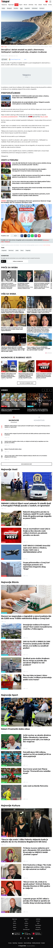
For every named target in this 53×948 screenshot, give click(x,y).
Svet (6, 46)
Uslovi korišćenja (46, 245)
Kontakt (43, 942)
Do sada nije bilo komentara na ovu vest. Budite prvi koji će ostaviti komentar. (20, 258)
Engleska (4, 250)
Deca (22, 250)
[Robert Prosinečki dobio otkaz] (26, 712)
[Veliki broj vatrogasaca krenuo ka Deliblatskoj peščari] (13, 400)
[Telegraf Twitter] (24, 938)
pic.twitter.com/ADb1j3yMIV (9, 116)
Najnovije (9, 469)
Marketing (15, 942)
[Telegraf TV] (32, 938)
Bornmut (11, 250)
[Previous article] (1, 474)
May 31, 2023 (44, 116)
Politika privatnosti (36, 942)
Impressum (20, 942)
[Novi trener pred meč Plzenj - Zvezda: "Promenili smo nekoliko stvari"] (11, 775)
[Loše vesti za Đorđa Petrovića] (11, 792)
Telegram (7, 241)
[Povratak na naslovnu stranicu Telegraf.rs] (5, 2)
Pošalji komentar (18, 261)
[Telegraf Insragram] (28, 938)
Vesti (2, 46)
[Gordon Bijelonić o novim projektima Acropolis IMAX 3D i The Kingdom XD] (39, 400)
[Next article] (52, 474)
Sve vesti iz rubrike (26, 383)
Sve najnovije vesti (26, 464)
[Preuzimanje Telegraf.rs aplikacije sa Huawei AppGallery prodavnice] (37, 933)
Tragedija (28, 250)
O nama (10, 942)
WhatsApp (46, 240)
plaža (17, 250)
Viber (2, 241)
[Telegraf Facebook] (21, 938)
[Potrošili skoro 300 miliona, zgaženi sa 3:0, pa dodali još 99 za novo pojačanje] (11, 758)
